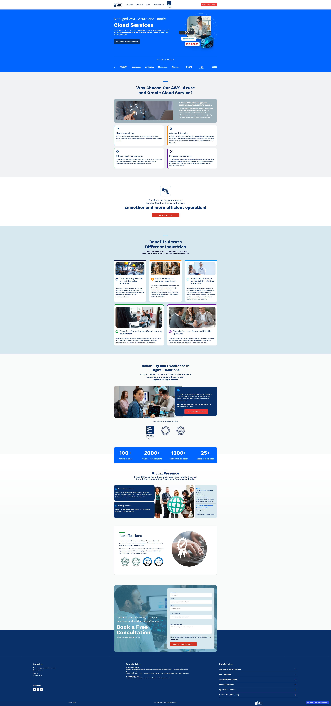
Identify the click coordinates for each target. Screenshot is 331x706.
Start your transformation (196, 411)
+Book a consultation (209, 5)
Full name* (173, 592)
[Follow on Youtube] (41, 689)
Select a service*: (175, 613)
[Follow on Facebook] (38, 689)
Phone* (172, 605)
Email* (172, 598)
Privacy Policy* (174, 639)
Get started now (165, 215)
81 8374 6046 (39, 670)
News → (35, 673)
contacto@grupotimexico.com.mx (45, 668)
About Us (139, 5)
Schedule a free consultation (127, 41)
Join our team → (38, 675)
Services (130, 5)
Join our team (159, 5)
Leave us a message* (176, 624)
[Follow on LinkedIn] (34, 689)
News (148, 5)
